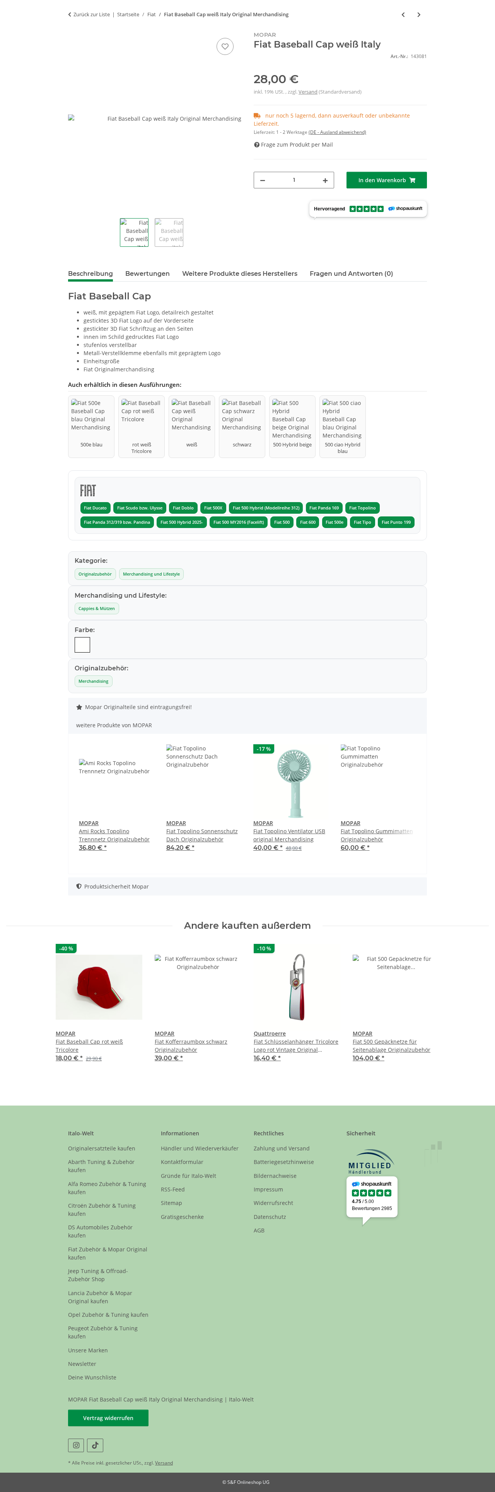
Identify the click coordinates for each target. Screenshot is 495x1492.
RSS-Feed (173, 1189)
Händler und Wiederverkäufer (200, 1148)
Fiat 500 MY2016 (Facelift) (238, 522)
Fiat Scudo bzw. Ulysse (139, 508)
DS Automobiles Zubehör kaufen (100, 1231)
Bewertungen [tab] (147, 273)
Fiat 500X (213, 508)
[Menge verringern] (262, 180)
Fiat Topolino (362, 508)
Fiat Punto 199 (396, 522)
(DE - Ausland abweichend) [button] (337, 132)
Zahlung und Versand (282, 1148)
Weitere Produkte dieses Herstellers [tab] (239, 273)
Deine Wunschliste (92, 1377)
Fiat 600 (308, 522)
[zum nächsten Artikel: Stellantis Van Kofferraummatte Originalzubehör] (419, 14)
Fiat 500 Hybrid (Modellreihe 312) (266, 508)
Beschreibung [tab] (90, 273)
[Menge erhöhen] (325, 180)
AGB (259, 1230)
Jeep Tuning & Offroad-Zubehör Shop (98, 1275)
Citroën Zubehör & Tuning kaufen (102, 1209)
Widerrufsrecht (273, 1203)
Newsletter (82, 1363)
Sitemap (171, 1203)
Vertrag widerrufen (108, 1418)
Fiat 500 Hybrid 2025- (181, 522)
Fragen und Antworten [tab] (351, 273)
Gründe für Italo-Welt (188, 1175)
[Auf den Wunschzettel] (225, 46)
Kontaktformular (182, 1162)
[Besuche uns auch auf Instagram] (76, 1445)
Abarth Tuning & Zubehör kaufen (101, 1166)
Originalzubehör (95, 574)
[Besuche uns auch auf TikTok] (95, 1445)
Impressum (268, 1189)
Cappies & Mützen (97, 608)
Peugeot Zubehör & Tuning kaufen (103, 1332)
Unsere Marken (88, 1350)
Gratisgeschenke (182, 1216)
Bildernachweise (275, 1175)
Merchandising (93, 681)
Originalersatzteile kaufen (101, 1148)
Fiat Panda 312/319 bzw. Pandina (117, 522)
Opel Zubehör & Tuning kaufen (108, 1314)
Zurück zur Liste (91, 14)
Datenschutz (270, 1216)
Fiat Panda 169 (324, 508)
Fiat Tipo (362, 522)
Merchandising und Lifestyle (151, 574)
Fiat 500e (334, 522)
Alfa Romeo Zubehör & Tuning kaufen (107, 1188)
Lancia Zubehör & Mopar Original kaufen (100, 1297)
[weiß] (82, 645)
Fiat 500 (282, 522)
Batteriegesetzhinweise (284, 1162)
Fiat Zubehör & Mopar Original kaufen (107, 1253)
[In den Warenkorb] (74, 27)
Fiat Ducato (95, 508)
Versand (308, 91)
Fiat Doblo (183, 508)
